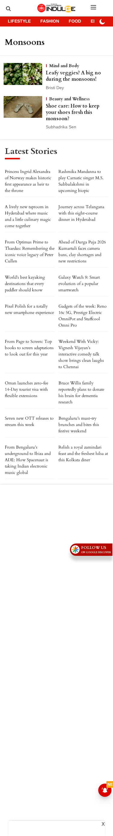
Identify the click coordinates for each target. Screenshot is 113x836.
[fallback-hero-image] (25, 77)
